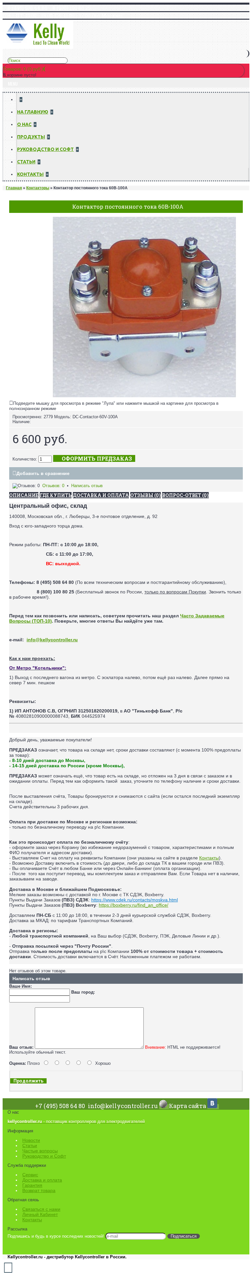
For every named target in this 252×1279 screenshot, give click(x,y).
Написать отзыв (87, 485)
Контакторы (37, 188)
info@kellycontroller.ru (52, 639)
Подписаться (184, 1236)
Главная (14, 188)
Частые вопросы (40, 1150)
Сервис (30, 1174)
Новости (31, 1140)
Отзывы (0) (145, 495)
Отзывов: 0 (53, 485)
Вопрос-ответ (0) (185, 495)
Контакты (209, 857)
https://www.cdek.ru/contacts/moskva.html (134, 899)
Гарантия (32, 1185)
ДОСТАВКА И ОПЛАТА (101, 495)
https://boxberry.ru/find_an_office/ (133, 905)
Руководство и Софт (44, 1156)
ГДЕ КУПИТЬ (56, 495)
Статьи (29, 1145)
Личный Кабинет (40, 1214)
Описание (23, 495)
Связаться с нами (41, 1209)
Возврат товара (38, 1190)
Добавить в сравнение (43, 473)
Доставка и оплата (42, 1180)
